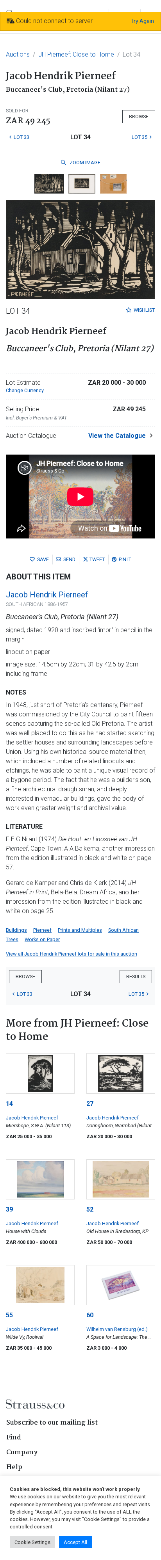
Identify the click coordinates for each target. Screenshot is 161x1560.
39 (9, 1209)
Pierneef (42, 930)
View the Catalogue (117, 435)
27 (89, 1103)
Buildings (16, 930)
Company (22, 1452)
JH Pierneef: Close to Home (76, 54)
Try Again (142, 21)
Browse (138, 116)
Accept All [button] (75, 1542)
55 (9, 1315)
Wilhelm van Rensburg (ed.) (117, 1329)
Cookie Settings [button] (32, 1542)
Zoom (84, 162)
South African (123, 930)
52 (89, 1209)
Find (13, 1437)
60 (89, 1315)
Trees (12, 939)
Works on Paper (42, 939)
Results (135, 976)
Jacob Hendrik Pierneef (47, 594)
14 (9, 1103)
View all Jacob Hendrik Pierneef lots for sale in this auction (71, 954)
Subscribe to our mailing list (52, 1423)
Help (14, 1467)
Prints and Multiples (80, 930)
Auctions (18, 54)
